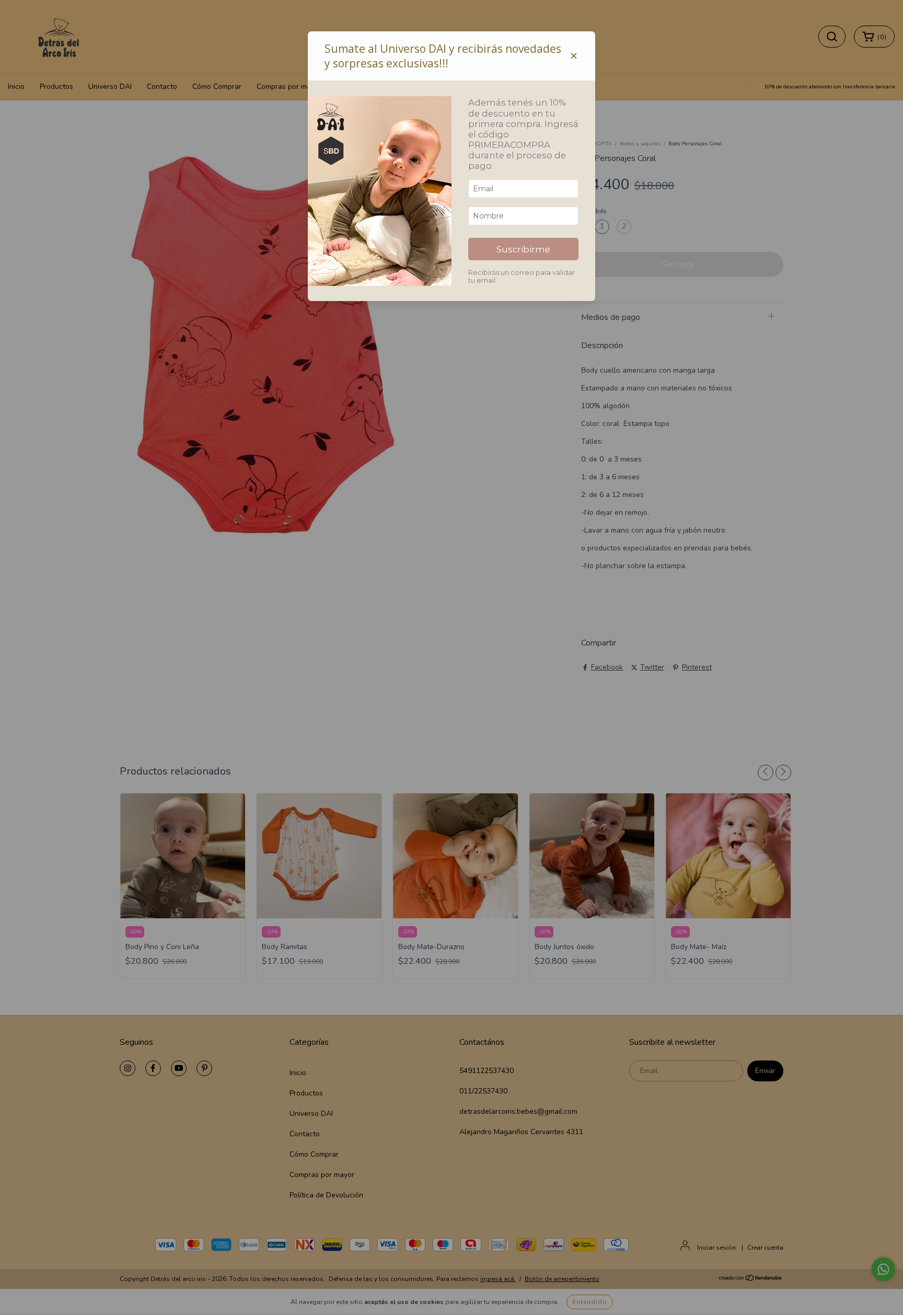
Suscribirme (523, 249)
